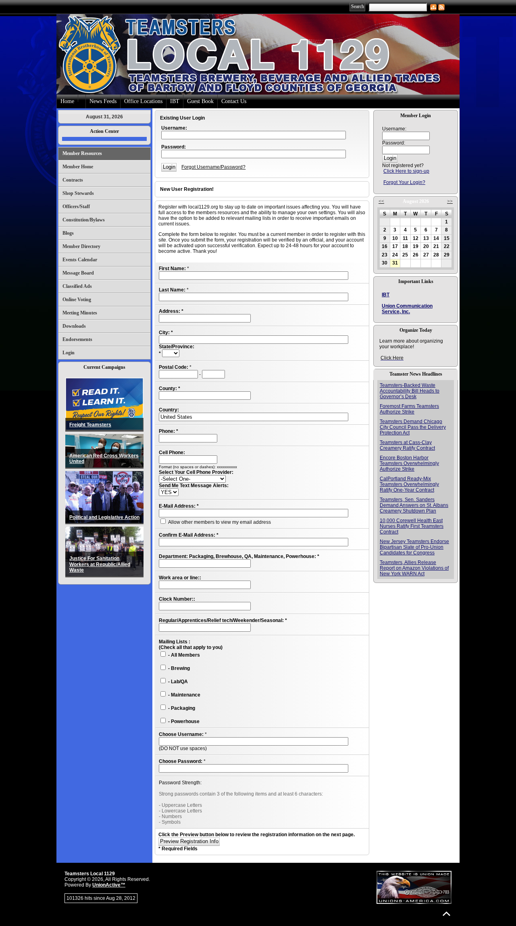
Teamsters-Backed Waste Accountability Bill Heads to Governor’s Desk (409, 390)
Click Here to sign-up (406, 171)
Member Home (77, 166)
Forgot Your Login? (404, 182)
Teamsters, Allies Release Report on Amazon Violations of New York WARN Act (414, 568)
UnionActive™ (108, 885)
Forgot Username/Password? (213, 167)
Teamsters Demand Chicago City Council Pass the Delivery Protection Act (413, 427)
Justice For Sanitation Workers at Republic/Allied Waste (99, 564)
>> (450, 201)
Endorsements (77, 339)
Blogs (68, 233)
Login (68, 353)
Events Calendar (79, 260)
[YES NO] (169, 492)
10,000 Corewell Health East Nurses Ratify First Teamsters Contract (411, 526)
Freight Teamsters (90, 425)
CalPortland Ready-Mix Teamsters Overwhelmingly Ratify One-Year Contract (409, 484)
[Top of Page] (446, 914)
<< (381, 201)
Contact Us (233, 101)
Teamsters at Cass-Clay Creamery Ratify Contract (407, 445)
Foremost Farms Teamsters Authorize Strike (409, 409)
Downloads (74, 326)
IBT (174, 101)
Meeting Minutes (79, 313)
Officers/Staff (76, 206)
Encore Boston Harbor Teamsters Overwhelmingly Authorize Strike (409, 463)
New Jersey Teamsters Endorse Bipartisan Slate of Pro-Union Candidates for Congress (414, 547)
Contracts (72, 180)
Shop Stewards (78, 193)
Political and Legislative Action (104, 517)
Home (67, 101)
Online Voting (76, 299)
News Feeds (103, 101)
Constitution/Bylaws (83, 220)
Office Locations (143, 101)
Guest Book (200, 101)
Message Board (78, 273)
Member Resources (82, 153)
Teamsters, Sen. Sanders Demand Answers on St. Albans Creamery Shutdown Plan (414, 505)
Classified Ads (77, 286)
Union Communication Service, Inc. (407, 308)
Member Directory (81, 246)
